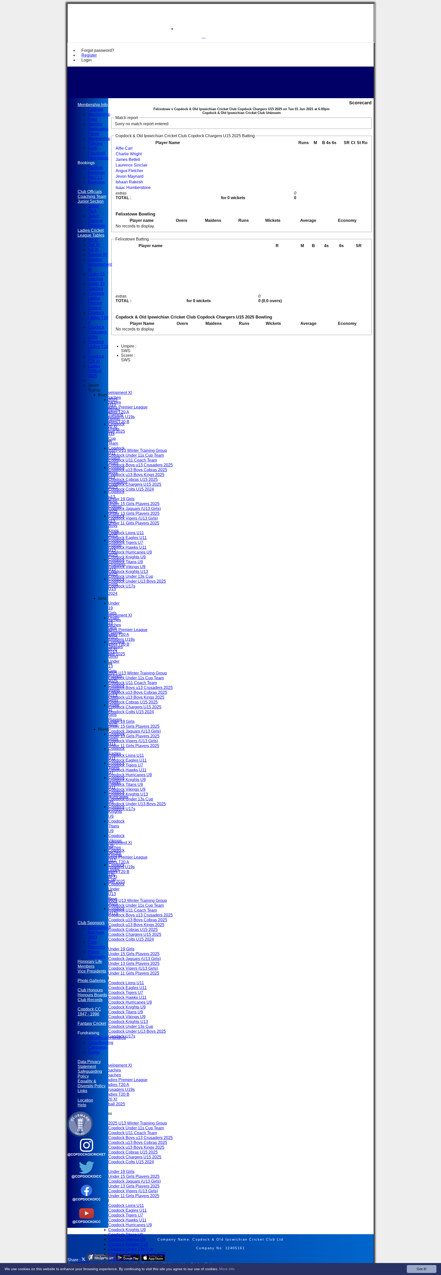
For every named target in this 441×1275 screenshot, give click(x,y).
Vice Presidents (92, 971)
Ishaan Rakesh (129, 182)
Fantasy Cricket (92, 1023)
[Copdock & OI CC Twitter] (86, 1180)
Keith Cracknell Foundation (98, 153)
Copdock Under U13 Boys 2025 (137, 581)
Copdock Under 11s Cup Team (136, 455)
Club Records (90, 999)
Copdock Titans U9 (125, 561)
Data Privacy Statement (89, 1064)
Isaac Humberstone (133, 187)
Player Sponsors (96, 954)
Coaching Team (92, 196)
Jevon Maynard (129, 176)
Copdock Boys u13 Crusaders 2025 (140, 465)
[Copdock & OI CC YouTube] (86, 1225)
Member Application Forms (98, 129)
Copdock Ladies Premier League (118, 629)
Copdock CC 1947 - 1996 (89, 1011)
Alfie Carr (124, 148)
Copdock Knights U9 (127, 557)
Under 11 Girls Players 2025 (133, 523)
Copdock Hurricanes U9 (130, 552)
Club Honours (90, 990)
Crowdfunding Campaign (100, 1045)
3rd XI (93, 249)
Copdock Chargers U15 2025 (134, 484)
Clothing (95, 109)
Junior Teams (94, 387)
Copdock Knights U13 (128, 571)
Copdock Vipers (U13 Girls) (133, 518)
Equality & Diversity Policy (92, 1083)
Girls (102, 598)
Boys (102, 394)
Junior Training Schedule (96, 220)
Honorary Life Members (90, 963)
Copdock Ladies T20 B (108, 644)
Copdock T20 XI (96, 358)
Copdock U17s (121, 586)
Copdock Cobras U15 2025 (133, 479)
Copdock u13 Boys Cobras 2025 (137, 469)
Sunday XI (97, 254)
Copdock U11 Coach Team (132, 460)
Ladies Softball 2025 (95, 371)
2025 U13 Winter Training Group (137, 450)
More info (227, 1269)
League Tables (91, 235)
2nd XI (94, 245)
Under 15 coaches (96, 276)
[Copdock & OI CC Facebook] (86, 1203)
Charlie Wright (129, 154)
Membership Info (93, 104)
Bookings (86, 162)
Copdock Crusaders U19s (111, 639)
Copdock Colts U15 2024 (131, 489)
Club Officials (90, 191)
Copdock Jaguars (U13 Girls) (134, 508)
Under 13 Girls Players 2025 (134, 513)
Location (85, 1100)
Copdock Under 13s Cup (130, 576)
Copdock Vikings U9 (126, 566)
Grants (94, 1052)
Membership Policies (99, 141)
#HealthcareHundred (107, 1037)
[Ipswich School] (214, 29)
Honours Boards (92, 994)
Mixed (103, 729)
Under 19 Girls (121, 498)
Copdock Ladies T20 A (108, 634)
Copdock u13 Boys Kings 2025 (136, 474)
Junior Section (91, 201)
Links (82, 1090)
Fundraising (88, 1032)
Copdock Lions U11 (126, 532)
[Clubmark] (80, 1135)
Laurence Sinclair (132, 165)
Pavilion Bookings (96, 170)
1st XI (93, 240)
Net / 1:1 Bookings (96, 179)
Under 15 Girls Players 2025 (134, 503)
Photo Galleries (92, 980)
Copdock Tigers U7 (125, 542)
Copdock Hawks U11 (127, 547)
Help (82, 1105)
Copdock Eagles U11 (127, 537)
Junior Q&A (93, 208)
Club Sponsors (91, 922)
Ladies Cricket (91, 230)
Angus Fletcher (129, 171)
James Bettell (128, 159)
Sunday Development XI (110, 392)
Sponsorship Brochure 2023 (99, 932)
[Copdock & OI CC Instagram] (86, 1158)
